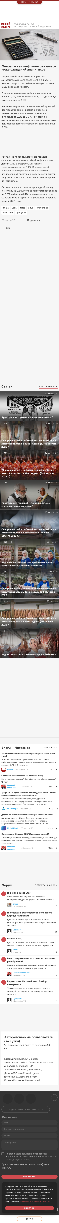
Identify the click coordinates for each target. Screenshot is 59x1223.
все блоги (51, 748)
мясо (22, 207)
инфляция (8, 212)
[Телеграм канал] (19, 1099)
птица (6, 207)
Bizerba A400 (14, 938)
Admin (10, 769)
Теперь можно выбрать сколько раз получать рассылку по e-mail (28, 754)
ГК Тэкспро (12, 809)
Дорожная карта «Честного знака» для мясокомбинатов (27, 814)
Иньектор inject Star (18, 892)
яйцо (30, 207)
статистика (42, 207)
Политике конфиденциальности (35, 1201)
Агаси (15, 949)
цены (14, 207)
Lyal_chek (17, 998)
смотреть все (48, 386)
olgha (15, 904)
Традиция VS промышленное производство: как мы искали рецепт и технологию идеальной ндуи (28, 793)
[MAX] (55, 220)
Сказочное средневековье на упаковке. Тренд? (22, 775)
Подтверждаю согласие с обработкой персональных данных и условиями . (30, 1156)
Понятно (29, 1208)
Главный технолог (11, 786)
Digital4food (12, 828)
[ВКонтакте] (44, 220)
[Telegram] (50, 220)
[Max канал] (31, 1099)
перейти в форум (46, 885)
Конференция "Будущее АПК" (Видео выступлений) (25, 834)
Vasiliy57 (17, 930)
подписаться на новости (26, 1109)
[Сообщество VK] (8, 1099)
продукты (21, 212)
